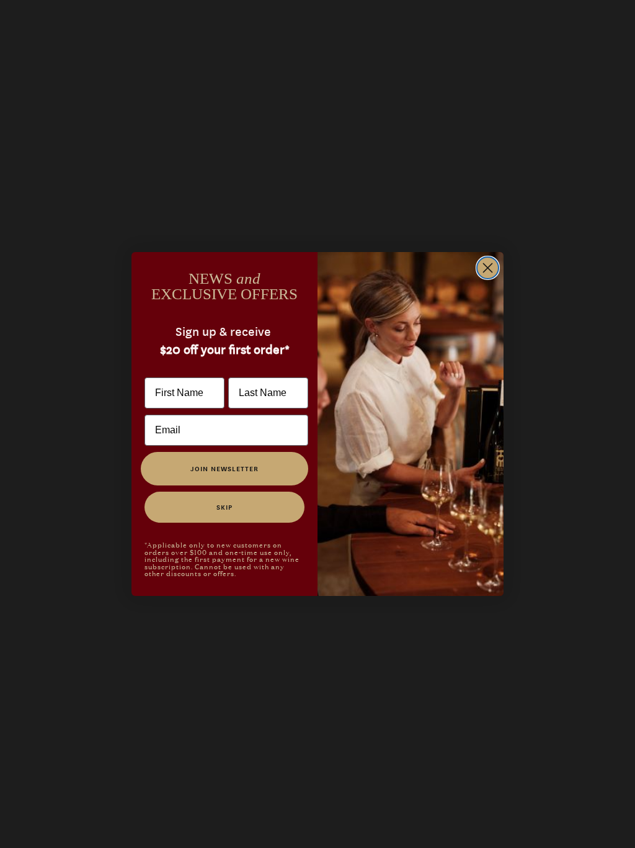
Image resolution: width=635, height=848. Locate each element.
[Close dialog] (488, 268)
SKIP (224, 507)
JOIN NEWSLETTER (224, 468)
